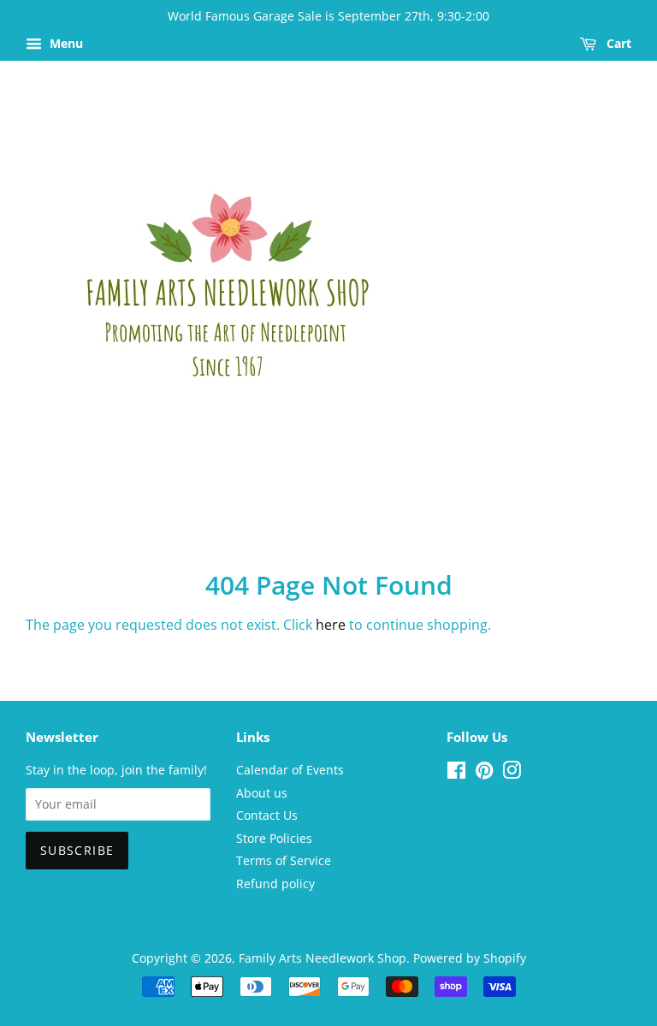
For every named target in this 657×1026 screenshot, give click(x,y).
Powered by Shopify (469, 958)
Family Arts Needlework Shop (322, 958)
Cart (617, 43)
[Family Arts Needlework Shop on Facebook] (456, 773)
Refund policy (275, 883)
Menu (64, 43)
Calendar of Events (290, 770)
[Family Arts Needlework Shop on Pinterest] (484, 773)
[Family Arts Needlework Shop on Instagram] (511, 773)
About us (261, 793)
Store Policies (274, 838)
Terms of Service (283, 860)
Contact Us (267, 815)
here (331, 624)
